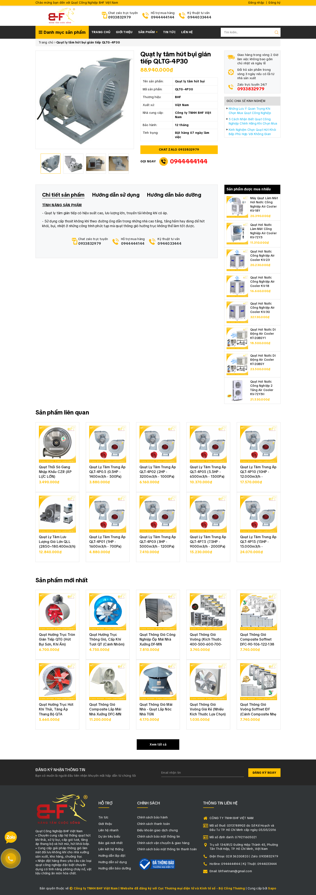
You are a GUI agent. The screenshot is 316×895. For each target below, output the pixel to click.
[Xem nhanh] (57, 444)
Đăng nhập (256, 3)
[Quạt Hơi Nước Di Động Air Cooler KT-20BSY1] (237, 338)
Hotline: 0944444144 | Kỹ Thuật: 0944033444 (243, 864)
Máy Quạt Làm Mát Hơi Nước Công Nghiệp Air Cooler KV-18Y (264, 204)
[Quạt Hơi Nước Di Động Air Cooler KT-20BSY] (237, 364)
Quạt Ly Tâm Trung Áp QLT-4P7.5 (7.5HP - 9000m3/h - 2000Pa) (208, 542)
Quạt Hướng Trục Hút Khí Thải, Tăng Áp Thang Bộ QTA (56, 709)
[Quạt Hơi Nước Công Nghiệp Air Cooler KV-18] (237, 286)
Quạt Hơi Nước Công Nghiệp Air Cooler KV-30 (262, 308)
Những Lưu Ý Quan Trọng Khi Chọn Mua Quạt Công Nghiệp (250, 111)
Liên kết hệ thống (110, 849)
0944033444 (199, 17)
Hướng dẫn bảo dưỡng (114, 868)
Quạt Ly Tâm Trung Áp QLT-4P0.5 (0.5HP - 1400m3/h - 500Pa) (107, 472)
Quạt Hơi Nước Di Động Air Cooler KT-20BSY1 (263, 334)
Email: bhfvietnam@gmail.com (231, 871)
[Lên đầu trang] (309, 623)
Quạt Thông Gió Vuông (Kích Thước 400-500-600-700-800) (206, 641)
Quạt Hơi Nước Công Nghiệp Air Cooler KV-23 (262, 256)
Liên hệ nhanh (108, 830)
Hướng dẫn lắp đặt (111, 856)
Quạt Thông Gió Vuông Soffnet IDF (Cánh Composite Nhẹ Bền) (258, 711)
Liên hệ (187, 32)
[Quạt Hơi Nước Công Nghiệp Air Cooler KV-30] (237, 312)
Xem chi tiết (57, 484)
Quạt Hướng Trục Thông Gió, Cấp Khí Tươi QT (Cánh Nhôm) (106, 639)
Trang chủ (101, 32)
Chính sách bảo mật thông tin (158, 836)
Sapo (272, 888)
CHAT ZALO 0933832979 (179, 149)
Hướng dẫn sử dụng (112, 862)
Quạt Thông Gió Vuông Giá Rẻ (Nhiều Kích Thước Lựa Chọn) (208, 709)
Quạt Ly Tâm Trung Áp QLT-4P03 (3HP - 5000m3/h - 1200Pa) (158, 542)
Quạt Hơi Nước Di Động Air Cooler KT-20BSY (263, 360)
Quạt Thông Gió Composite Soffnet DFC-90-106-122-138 (257, 639)
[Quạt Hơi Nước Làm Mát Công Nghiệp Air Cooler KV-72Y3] (237, 233)
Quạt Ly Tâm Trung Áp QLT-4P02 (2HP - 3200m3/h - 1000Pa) (158, 472)
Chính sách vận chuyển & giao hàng (163, 843)
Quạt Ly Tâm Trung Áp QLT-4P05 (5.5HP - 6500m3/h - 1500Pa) (208, 472)
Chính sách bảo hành (152, 817)
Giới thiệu (124, 32)
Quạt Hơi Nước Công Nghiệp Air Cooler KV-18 (262, 282)
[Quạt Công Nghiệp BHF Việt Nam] (61, 15)
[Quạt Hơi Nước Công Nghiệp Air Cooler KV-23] (237, 260)
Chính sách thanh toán (153, 824)
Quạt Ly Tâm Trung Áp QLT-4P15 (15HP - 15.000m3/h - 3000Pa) (258, 544)
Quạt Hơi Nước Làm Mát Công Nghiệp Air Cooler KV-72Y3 (263, 231)
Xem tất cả (158, 744)
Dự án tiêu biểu (109, 836)
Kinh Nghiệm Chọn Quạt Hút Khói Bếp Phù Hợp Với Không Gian (252, 132)
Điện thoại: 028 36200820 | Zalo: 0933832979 (244, 856)
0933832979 (119, 17)
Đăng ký (274, 3)
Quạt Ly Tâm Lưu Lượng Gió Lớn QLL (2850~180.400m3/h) (57, 542)
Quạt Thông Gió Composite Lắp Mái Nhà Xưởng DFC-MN (105, 709)
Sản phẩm (147, 32)
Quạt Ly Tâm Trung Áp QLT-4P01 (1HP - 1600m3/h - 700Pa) (107, 542)
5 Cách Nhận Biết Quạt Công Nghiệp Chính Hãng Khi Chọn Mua (253, 121)
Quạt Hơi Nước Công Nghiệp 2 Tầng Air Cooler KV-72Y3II (261, 388)
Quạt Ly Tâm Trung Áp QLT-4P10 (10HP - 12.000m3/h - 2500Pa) (258, 474)
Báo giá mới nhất (110, 843)
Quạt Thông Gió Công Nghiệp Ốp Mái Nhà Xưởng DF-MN (157, 639)
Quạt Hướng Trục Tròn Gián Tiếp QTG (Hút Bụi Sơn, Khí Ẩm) (57, 639)
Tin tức (169, 32)
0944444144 (163, 17)
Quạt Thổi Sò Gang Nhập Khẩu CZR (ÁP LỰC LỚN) (55, 472)
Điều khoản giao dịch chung (157, 830)
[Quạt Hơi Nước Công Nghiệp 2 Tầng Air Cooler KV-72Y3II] (237, 390)
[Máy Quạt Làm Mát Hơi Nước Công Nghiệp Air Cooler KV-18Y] (237, 206)
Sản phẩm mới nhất (61, 580)
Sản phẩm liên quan (62, 412)
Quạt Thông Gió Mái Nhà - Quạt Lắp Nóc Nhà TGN (156, 709)
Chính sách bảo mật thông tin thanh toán (167, 849)
